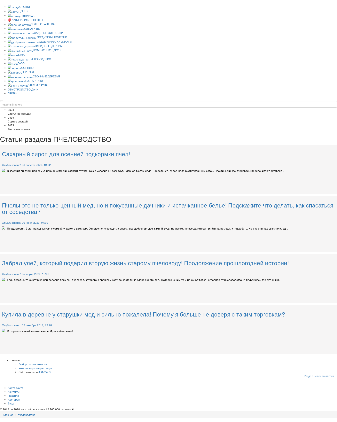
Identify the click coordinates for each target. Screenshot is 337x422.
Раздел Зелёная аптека (319, 376)
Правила (13, 395)
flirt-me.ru (45, 372)
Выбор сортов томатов (33, 364)
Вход (11, 403)
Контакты (14, 392)
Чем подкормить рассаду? (35, 368)
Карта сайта (15, 388)
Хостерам (14, 399)
